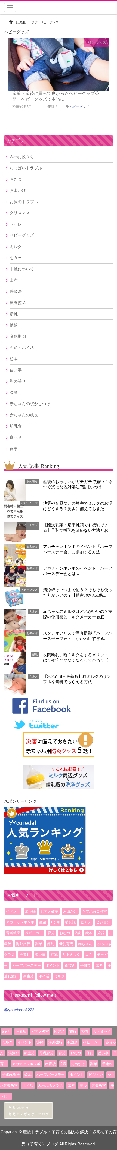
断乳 (14, 314)
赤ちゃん (85, 944)
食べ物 (16, 437)
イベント (13, 911)
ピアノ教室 (49, 911)
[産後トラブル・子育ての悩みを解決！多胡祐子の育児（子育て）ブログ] (28, 1110)
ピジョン (103, 922)
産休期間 (18, 336)
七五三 (16, 257)
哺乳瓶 (70, 922)
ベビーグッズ (96, 42)
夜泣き (70, 965)
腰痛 (14, 392)
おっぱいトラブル (26, 168)
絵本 (14, 358)
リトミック (71, 955)
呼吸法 (16, 291)
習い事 (16, 370)
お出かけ (18, 190)
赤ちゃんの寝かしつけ (30, 403)
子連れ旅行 (11, 1075)
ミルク (16, 246)
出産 (14, 280)
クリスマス (20, 212)
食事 (14, 448)
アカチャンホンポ (20, 922)
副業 (38, 944)
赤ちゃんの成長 (24, 414)
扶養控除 (18, 302)
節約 (50, 944)
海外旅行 (23, 944)
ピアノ (86, 922)
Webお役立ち (22, 156)
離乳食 (16, 426)
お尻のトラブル (24, 201)
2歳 (78, 933)
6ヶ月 (55, 922)
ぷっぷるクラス (50, 1085)
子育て (85, 965)
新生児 (28, 976)
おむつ (16, 179)
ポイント (53, 965)
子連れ (25, 955)
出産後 (50, 1064)
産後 (42, 922)
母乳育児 (66, 944)
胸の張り (18, 381)
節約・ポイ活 (22, 347)
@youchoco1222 (19, 1009)
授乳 (54, 955)
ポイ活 (44, 976)
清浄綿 (30, 911)
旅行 (100, 933)
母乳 (88, 955)
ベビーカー (34, 933)
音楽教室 (13, 933)
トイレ (16, 224)
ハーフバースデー (27, 965)
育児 (51, 933)
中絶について (22, 269)
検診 (14, 325)
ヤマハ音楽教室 (94, 911)
